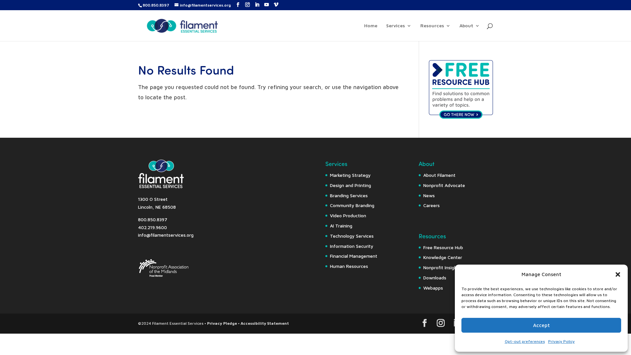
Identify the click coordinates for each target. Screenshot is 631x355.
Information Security (351, 246)
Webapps (433, 288)
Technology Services (352, 236)
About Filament (439, 175)
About (466, 25)
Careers (431, 205)
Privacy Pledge (222, 323)
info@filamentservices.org (166, 235)
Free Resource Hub (443, 247)
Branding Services (349, 195)
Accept (541, 325)
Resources (432, 25)
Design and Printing (350, 185)
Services (395, 25)
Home (370, 25)
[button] (618, 274)
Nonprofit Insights (442, 267)
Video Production (348, 215)
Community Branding (352, 205)
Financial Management (353, 256)
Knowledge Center (442, 257)
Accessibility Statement (265, 323)
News (429, 195)
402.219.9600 (152, 227)
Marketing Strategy (350, 175)
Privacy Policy (561, 341)
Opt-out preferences (525, 341)
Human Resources (349, 266)
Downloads (434, 277)
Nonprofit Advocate (444, 185)
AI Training (341, 225)
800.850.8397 (156, 5)
